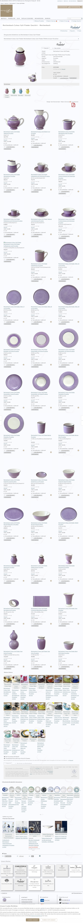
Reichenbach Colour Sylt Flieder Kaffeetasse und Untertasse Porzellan (40, 175)
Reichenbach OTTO (18, 794)
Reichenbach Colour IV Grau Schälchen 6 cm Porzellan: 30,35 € (58, 719)
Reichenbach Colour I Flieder (58, 685)
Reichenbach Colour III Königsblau (75, 686)
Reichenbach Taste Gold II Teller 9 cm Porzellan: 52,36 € (70, 801)
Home (2, 3)
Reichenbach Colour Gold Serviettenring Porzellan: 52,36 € (7, 692)
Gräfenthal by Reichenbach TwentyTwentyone (8, 836)
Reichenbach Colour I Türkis (24, 712)
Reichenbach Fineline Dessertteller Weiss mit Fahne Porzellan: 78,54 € (24, 748)
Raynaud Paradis (31, 794)
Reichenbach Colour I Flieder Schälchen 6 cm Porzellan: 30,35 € (58, 692)
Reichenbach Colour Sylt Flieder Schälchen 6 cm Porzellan (39, 480)
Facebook (65, 900)
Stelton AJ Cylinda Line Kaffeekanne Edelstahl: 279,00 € (61, 838)
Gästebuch (60, 1)
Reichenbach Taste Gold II (70, 794)
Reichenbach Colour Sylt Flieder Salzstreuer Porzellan (12, 566)
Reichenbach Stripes (33, 739)
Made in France (64, 21)
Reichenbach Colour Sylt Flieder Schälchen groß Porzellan (12, 480)
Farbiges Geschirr (76, 21)
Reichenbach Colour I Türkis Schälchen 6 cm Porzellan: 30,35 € (24, 719)
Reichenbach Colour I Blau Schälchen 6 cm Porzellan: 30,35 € (33, 692)
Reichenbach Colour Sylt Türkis (7, 740)
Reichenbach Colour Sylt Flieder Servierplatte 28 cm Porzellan (12, 523)
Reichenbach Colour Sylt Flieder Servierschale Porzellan (39, 523)
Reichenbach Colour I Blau (33, 685)
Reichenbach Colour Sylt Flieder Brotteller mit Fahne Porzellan (12, 350)
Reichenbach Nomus (44, 794)
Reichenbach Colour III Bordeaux (41, 686)
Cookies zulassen (33, 920)
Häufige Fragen (26, 899)
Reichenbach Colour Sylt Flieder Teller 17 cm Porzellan (14, 307)
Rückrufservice (72, 1)
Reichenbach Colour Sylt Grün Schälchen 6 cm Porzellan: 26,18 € (75, 721)
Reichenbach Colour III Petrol (7, 713)
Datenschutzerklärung (36, 915)
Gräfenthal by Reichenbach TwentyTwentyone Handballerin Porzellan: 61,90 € (8, 843)
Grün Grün (27, 95)
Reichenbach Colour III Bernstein (50, 686)
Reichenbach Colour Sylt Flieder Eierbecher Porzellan (66, 566)
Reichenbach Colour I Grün (66, 685)
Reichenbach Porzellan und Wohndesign (21, 884)
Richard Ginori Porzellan (7, 883)
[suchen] (82, 18)
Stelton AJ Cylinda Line (61, 834)
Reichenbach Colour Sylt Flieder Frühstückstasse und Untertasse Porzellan (66, 220)
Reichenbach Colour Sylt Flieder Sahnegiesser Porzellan (12, 175)
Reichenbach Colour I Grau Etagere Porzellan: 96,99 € (15, 719)
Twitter (64, 903)
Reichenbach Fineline (24, 739)
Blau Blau (20, 95)
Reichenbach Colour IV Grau (58, 712)
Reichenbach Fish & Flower (41, 739)
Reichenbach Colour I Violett (33, 712)
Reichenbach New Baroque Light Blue (50, 796)
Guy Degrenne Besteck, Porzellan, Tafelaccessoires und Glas (34, 885)
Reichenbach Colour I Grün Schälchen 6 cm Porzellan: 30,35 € (66, 692)
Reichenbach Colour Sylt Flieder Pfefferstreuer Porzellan (39, 566)
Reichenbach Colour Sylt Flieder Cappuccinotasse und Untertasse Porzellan (66, 176)
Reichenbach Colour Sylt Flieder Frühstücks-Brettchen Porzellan (39, 609)
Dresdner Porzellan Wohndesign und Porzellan (76, 870)
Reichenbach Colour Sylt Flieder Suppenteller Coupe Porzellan (12, 393)
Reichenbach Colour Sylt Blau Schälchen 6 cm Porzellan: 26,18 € (66, 721)
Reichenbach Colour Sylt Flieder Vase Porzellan (67, 609)
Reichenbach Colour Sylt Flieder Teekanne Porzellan (12, 132)
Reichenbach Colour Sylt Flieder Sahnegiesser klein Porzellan (66, 132)
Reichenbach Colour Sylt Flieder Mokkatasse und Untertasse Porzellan (13, 220)
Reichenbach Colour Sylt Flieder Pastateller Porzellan (66, 393)
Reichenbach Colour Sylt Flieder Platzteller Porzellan (12, 436)
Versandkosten (26, 902)
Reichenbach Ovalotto (5, 794)
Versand (63, 69)
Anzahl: (55, 78)
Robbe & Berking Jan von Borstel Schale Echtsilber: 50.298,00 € (47, 840)
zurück (4, 893)
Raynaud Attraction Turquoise (76, 795)
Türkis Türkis (14, 95)
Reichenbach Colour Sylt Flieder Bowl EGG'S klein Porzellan (67, 652)
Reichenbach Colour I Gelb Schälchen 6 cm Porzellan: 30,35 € (41, 719)
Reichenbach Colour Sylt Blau (66, 713)
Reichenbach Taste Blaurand (63, 795)
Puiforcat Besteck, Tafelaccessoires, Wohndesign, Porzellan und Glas (7, 872)
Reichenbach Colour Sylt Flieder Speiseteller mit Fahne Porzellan (66, 350)
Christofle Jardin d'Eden (37, 795)
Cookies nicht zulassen (49, 920)
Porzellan (38, 768)
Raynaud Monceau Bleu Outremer (24, 796)
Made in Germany (51, 21)
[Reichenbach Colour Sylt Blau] (0, 420)
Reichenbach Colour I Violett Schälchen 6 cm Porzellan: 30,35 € (33, 719)
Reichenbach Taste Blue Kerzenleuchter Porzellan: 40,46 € (58, 801)
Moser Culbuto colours (21, 834)
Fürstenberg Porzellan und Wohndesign (34, 870)
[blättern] (2, 790)
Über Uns (66, 1)
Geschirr (6, 3)
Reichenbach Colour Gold (7, 685)
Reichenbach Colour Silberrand (50, 713)
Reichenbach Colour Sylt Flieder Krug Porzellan (40, 132)
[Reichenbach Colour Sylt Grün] (82, 420)
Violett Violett (7, 96)
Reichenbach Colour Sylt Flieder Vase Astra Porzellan (40, 652)
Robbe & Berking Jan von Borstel (48, 835)
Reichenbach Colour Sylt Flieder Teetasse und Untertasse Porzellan (41, 220)
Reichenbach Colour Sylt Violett (16, 740)
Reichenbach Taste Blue (57, 794)
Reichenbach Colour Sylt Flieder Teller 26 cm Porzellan (68, 264)
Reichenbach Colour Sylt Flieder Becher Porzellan (41, 436)
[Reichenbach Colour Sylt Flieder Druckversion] (73, 106)
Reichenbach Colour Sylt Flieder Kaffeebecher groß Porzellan (12, 245)
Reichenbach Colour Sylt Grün (75, 713)
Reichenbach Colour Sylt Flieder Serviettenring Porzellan (12, 609)
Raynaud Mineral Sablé (12, 795)
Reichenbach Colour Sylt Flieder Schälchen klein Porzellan (66, 480)
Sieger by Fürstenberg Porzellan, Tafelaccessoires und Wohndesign (48, 871)
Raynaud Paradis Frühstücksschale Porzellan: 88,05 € (32, 801)
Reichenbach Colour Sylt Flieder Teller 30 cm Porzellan (68, 307)
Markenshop (64, 31)
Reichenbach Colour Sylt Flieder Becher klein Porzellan (68, 436)
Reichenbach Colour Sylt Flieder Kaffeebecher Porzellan (39, 264)
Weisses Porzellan (39, 21)
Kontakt (24, 897)
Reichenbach (12, 3)
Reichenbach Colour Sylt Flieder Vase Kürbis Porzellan (13, 652)
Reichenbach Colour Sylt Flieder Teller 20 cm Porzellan (41, 307)
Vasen (79, 31)
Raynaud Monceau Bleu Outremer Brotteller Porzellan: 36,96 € (24, 806)
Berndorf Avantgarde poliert (35, 835)
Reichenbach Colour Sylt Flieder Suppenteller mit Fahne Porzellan (39, 393)
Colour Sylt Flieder (21, 3)
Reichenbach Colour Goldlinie (16, 686)
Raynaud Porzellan (62, 870)
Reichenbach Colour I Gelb (41, 712)
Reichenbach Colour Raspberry (24, 686)
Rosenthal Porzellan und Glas (48, 884)
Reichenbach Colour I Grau (16, 712)
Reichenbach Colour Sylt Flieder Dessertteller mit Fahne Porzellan (39, 350)
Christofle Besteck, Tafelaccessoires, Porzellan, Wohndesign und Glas (20, 871)
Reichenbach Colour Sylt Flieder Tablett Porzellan (68, 523)
